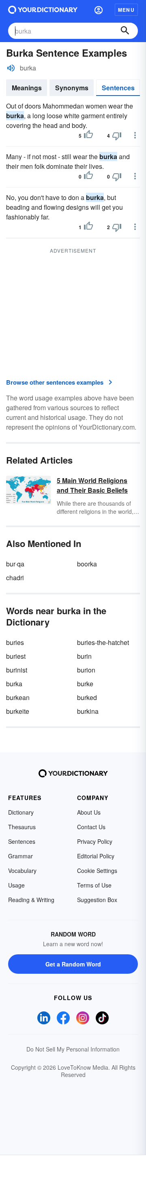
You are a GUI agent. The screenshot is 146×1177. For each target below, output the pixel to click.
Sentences (118, 87)
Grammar (20, 856)
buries (15, 642)
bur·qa (15, 563)
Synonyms (71, 87)
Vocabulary (22, 870)
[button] (98, 9)
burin (84, 656)
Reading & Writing (31, 900)
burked (87, 697)
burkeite (17, 711)
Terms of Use (94, 885)
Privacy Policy (94, 841)
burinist (16, 670)
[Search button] (125, 30)
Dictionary (21, 812)
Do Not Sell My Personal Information (73, 1049)
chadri (15, 577)
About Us (89, 812)
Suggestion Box (97, 900)
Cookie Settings (97, 870)
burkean (18, 697)
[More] (135, 135)
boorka (87, 563)
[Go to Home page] (42, 10)
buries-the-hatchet (103, 642)
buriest (16, 656)
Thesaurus (22, 827)
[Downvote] (117, 135)
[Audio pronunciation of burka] (11, 68)
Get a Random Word (73, 964)
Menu (126, 9)
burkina (88, 711)
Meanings (27, 87)
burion (86, 670)
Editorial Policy (95, 856)
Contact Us (91, 827)
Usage (16, 885)
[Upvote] (88, 135)
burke (85, 683)
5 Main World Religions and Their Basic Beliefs (92, 485)
